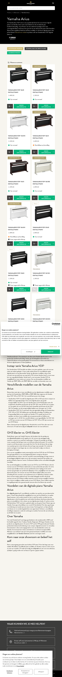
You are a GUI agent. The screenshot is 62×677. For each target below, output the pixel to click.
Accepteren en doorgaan (25, 672)
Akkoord (50, 351)
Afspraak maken (15, 48)
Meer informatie (21, 106)
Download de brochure (36, 48)
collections (16, 12)
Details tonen (53, 346)
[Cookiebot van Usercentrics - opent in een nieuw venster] (53, 324)
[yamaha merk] (12, 38)
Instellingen (29, 351)
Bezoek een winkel (20, 32)
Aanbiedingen (14, 53)
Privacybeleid (20, 666)
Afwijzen (40, 672)
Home (9, 12)
